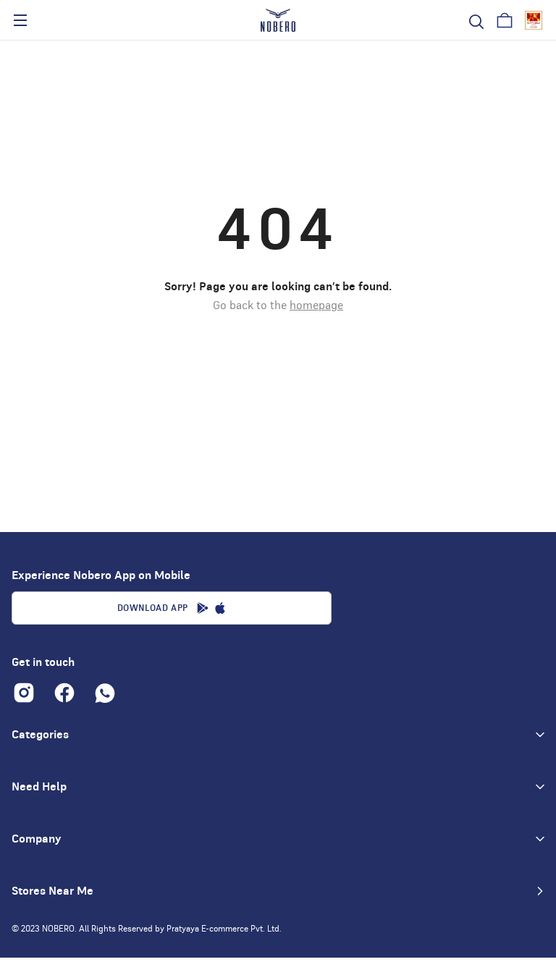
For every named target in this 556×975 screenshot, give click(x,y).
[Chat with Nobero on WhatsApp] (105, 693)
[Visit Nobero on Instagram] (24, 693)
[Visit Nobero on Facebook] (64, 693)
